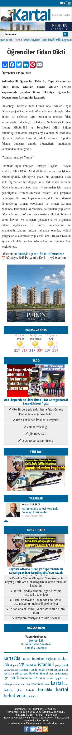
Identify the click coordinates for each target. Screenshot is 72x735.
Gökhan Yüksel (38, 673)
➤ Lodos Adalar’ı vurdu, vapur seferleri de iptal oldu (35, 611)
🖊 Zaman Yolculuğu (35, 427)
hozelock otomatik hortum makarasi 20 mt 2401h (28, 717)
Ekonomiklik (35, 640)
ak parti (14, 665)
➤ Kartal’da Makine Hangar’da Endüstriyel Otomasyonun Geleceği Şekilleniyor (36, 602)
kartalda (45, 690)
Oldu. (51, 673)
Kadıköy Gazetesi (36, 648)
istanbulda (63, 673)
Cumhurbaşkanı (11, 670)
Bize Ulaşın (51, 714)
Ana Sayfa (20, 714)
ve (21, 664)
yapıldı (59, 678)
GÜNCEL (49, 670)
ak (56, 673)
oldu (66, 670)
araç (66, 684)
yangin (58, 665)
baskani (24, 673)
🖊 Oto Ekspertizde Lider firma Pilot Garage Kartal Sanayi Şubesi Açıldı (35, 412)
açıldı (31, 670)
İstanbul (40, 669)
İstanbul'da (24, 678)
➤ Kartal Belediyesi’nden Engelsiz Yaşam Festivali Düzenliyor (35, 592)
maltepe (8, 690)
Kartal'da (9, 673)
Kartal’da (12, 658)
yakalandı (58, 670)
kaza (47, 684)
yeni (42, 678)
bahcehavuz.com (55, 723)
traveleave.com (16, 723)
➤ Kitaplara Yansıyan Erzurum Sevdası (36, 618)
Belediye (31, 665)
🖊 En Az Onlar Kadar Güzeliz (36, 441)
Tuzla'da (30, 690)
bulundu (50, 678)
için (6, 678)
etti (17, 673)
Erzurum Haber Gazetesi (36, 644)
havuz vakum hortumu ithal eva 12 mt (46, 719)
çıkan (19, 690)
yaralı (65, 665)
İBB (6, 665)
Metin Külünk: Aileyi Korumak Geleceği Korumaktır (40, 510)
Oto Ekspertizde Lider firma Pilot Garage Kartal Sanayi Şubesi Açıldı (36, 401)
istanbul (46, 665)
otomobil (19, 684)
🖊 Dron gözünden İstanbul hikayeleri (35, 420)
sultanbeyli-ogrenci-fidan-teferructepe (39, 254)
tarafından (23, 670)
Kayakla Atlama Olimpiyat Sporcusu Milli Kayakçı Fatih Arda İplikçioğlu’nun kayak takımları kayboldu (36, 572)
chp (28, 684)
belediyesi (9, 684)
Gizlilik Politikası (35, 714)
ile (36, 678)
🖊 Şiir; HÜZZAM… (35, 434)
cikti (66, 678)
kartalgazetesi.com (17, 711)
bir (12, 677)
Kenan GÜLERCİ (31, 504)
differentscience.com (35, 723)
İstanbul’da (32, 696)
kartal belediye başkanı (39, 659)
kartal (57, 683)
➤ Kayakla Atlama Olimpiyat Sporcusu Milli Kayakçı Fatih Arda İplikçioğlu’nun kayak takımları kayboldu (36, 582)
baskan (63, 659)
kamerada (37, 684)
